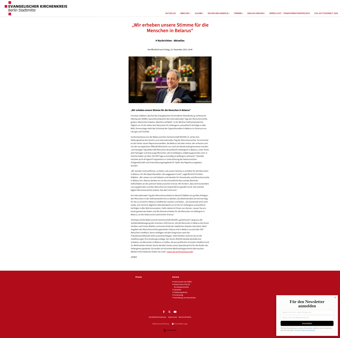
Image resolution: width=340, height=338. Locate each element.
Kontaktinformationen (157, 317)
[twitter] (169, 312)
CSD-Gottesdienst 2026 (326, 13)
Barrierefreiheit (185, 317)
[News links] (264, 13)
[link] (185, 13)
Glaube (198, 13)
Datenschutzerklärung (160, 324)
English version (255, 13)
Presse (138, 277)
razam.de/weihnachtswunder (180, 251)
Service (175, 277)
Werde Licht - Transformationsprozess (289, 13)
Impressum (172, 317)
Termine (238, 13)
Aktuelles (170, 13)
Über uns (184, 13)
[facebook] (164, 312)
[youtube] (175, 312)
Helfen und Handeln (218, 13)
